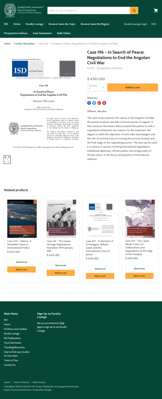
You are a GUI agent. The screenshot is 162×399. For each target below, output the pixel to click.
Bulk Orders (64, 33)
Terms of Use (11, 360)
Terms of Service (21, 382)
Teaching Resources (14, 347)
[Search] (134, 10)
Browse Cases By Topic (62, 23)
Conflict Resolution (24, 43)
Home (16, 23)
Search (7, 382)
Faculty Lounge (34, 23)
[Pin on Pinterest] (104, 103)
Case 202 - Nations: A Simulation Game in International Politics (19, 244)
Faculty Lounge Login (135, 24)
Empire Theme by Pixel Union (18, 390)
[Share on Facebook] (89, 103)
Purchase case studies (15, 329)
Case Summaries (42, 33)
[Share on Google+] (99, 103)
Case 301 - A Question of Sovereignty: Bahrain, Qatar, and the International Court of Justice (99, 248)
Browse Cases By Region (95, 23)
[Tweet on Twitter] (94, 103)
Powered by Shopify (42, 390)
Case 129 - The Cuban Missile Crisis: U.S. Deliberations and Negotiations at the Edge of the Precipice (139, 247)
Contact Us (10, 365)
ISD (6, 23)
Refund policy (39, 382)
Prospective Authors (16, 33)
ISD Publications (12, 338)
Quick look (21, 262)
